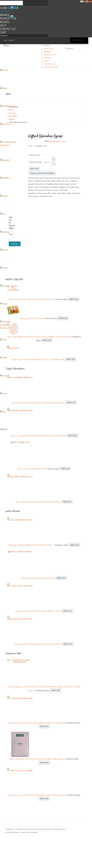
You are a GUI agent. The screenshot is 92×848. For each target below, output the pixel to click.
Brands (5, 15)
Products (6, 11)
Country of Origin (35, 162)
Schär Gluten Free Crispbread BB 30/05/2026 (45, 723)
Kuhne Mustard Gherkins (42, 578)
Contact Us (7, 29)
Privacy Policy (24, 832)
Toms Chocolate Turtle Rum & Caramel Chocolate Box (44, 336)
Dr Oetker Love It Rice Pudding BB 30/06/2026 (45, 795)
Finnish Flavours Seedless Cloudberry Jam (43, 359)
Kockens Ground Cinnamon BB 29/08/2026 (45, 759)
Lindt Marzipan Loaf (35, 469)
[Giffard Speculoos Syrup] (55, 141)
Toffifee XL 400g (37, 318)
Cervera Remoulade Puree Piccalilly (36, 545)
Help (3, 25)
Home (3, 8)
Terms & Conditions (12, 832)
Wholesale (34, 832)
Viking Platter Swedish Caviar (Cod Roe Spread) (43, 436)
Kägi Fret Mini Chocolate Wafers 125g (36, 299)
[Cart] (11, 17)
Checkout (4, 35)
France (46, 162)
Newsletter (8, 18)
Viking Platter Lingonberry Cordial (42, 502)
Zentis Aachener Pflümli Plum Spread (42, 644)
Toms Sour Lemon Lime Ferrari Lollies (42, 611)
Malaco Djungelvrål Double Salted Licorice (43, 402)
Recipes (4, 22)
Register (11, 40)
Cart (3, 32)
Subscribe (14, 244)
